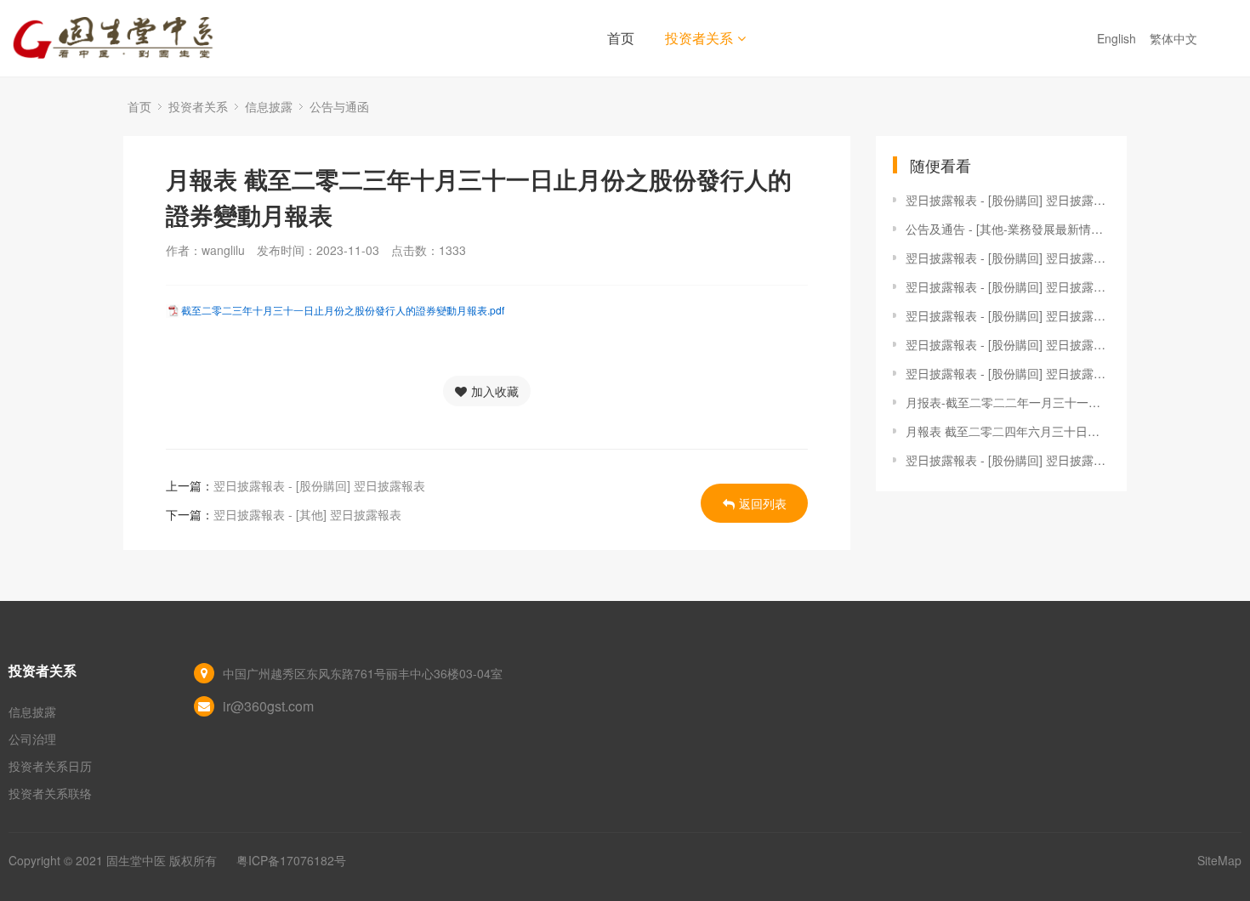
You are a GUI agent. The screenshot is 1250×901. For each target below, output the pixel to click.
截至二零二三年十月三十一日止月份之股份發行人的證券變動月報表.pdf (342, 310)
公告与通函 (339, 106)
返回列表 (763, 503)
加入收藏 (495, 391)
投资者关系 (699, 38)
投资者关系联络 (50, 793)
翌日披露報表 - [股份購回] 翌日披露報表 (319, 485)
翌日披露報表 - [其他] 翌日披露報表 (307, 514)
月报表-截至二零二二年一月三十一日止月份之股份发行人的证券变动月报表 (1008, 402)
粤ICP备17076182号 (291, 860)
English (1118, 38)
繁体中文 (1175, 38)
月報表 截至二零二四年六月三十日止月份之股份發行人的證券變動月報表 (1008, 430)
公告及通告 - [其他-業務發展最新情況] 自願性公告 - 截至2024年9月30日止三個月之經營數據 (1008, 228)
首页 (620, 38)
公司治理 (32, 738)
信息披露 (269, 106)
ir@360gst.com (268, 706)
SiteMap (1219, 860)
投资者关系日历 (50, 765)
